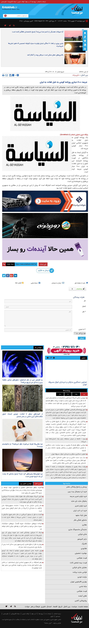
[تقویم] (85, 44)
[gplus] (11, 275)
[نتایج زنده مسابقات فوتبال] (85, 48)
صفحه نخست (83, 606)
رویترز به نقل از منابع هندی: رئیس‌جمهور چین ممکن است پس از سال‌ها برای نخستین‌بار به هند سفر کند (22, 545)
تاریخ (60, 606)
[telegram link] (11, 606)
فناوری (43, 606)
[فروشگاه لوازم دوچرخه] (45, 225)
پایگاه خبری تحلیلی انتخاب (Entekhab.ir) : (73, 134)
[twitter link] (6, 606)
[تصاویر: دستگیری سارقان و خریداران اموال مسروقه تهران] (66, 370)
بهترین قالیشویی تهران (78, 581)
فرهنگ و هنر (35, 606)
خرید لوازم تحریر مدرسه (78, 496)
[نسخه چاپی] (3, 75)
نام (85, 301)
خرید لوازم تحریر (81, 505)
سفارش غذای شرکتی (79, 567)
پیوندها (34, 2)
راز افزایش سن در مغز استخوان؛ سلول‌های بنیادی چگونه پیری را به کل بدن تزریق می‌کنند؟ (22, 381)
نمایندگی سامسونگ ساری (77, 529)
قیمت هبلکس (82, 558)
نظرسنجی (3, 2)
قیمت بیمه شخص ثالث (78, 562)
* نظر (84, 311)
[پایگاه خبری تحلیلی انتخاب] (78, 10)
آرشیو (52, 616)
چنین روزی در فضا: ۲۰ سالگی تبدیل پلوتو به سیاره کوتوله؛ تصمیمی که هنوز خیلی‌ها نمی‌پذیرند (35, 44)
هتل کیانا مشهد (81, 515)
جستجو (58, 616)
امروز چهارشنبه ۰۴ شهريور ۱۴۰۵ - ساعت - (71, 21)
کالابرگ (84, 543)
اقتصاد (55, 606)
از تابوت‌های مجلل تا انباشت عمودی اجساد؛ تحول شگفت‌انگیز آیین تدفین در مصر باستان (22, 415)
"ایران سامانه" (48, 623)
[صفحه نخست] (85, 32)
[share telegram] (9, 25)
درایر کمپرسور (82, 539)
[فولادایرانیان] (45, 201)
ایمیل (84, 306)
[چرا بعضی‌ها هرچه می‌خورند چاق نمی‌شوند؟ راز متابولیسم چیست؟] (22, 430)
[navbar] (87, 21)
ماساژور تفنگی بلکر (80, 520)
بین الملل (84, 75)
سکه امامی (83, 586)
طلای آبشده (82, 596)
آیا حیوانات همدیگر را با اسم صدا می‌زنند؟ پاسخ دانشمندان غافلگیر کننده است (37, 32)
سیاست (74, 606)
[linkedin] (15, 275)
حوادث (27, 606)
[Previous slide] (54, 357)
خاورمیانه (76, 75)
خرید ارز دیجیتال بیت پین (77, 491)
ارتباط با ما (48, 614)
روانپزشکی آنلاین (81, 600)
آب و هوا (28, 2)
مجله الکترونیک (12, 2)
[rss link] (15, 606)
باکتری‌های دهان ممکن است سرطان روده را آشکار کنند (45, 55)
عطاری (84, 524)
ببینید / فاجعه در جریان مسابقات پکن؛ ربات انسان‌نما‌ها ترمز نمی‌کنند (66, 440)
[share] (5, 25)
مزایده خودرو (82, 577)
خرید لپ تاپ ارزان (80, 510)
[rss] (14, 25)
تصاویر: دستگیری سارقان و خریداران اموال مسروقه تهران (67, 383)
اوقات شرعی (20, 2)
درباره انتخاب (57, 614)
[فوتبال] (85, 40)
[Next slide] (48, 357)
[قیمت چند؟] (85, 36)
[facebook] (8, 275)
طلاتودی (84, 548)
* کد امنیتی (82, 329)
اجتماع (49, 606)
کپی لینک (43, 264)
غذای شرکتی (82, 534)
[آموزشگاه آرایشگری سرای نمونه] (45, 249)
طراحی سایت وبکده (80, 572)
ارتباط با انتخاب (41, 2)
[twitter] (4, 275)
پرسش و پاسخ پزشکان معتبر (76, 486)
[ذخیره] (10, 75)
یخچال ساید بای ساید (79, 501)
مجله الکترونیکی (15, 614)
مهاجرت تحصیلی (81, 553)
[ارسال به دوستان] (6, 75)
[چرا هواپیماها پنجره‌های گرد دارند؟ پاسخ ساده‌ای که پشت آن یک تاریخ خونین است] (22, 460)
